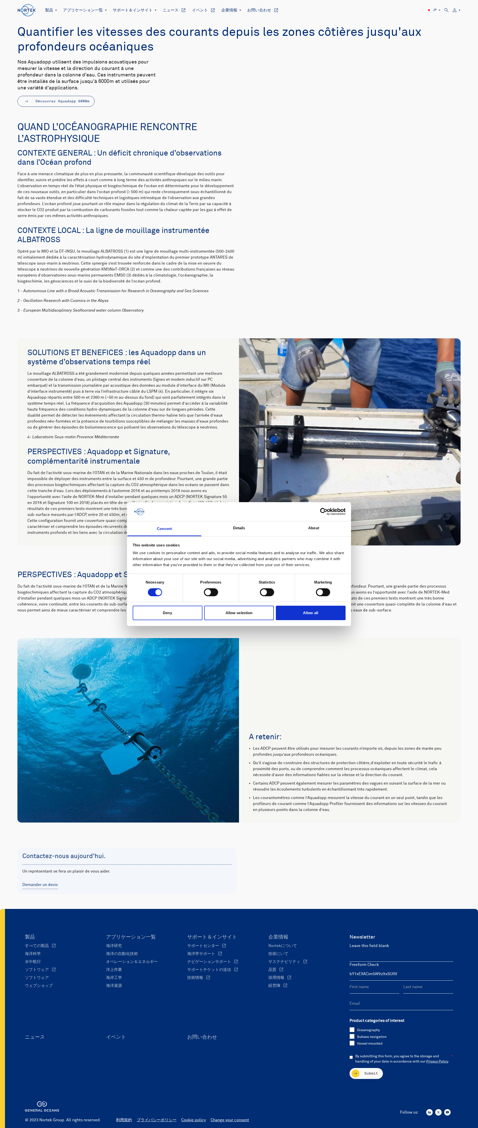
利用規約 (124, 1120)
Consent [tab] (164, 529)
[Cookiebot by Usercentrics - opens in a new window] (324, 511)
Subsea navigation (372, 1037)
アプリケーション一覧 (83, 10)
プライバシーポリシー (157, 1120)
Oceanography (368, 1030)
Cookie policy (193, 1120)
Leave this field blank (369, 946)
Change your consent (230, 1120)
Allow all (310, 613)
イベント (200, 10)
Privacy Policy (437, 1061)
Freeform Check (364, 965)
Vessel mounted (369, 1043)
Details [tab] (239, 528)
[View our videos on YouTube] (447, 1112)
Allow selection (239, 613)
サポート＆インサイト (133, 10)
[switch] (211, 592)
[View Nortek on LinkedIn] (429, 1112)
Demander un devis (40, 885)
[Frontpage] (26, 10)
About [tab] (313, 528)
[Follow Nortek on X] (438, 1112)
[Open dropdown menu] (55, 10)
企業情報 (229, 10)
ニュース (171, 10)
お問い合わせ (259, 10)
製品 (49, 10)
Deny (167, 613)
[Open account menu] (457, 10)
